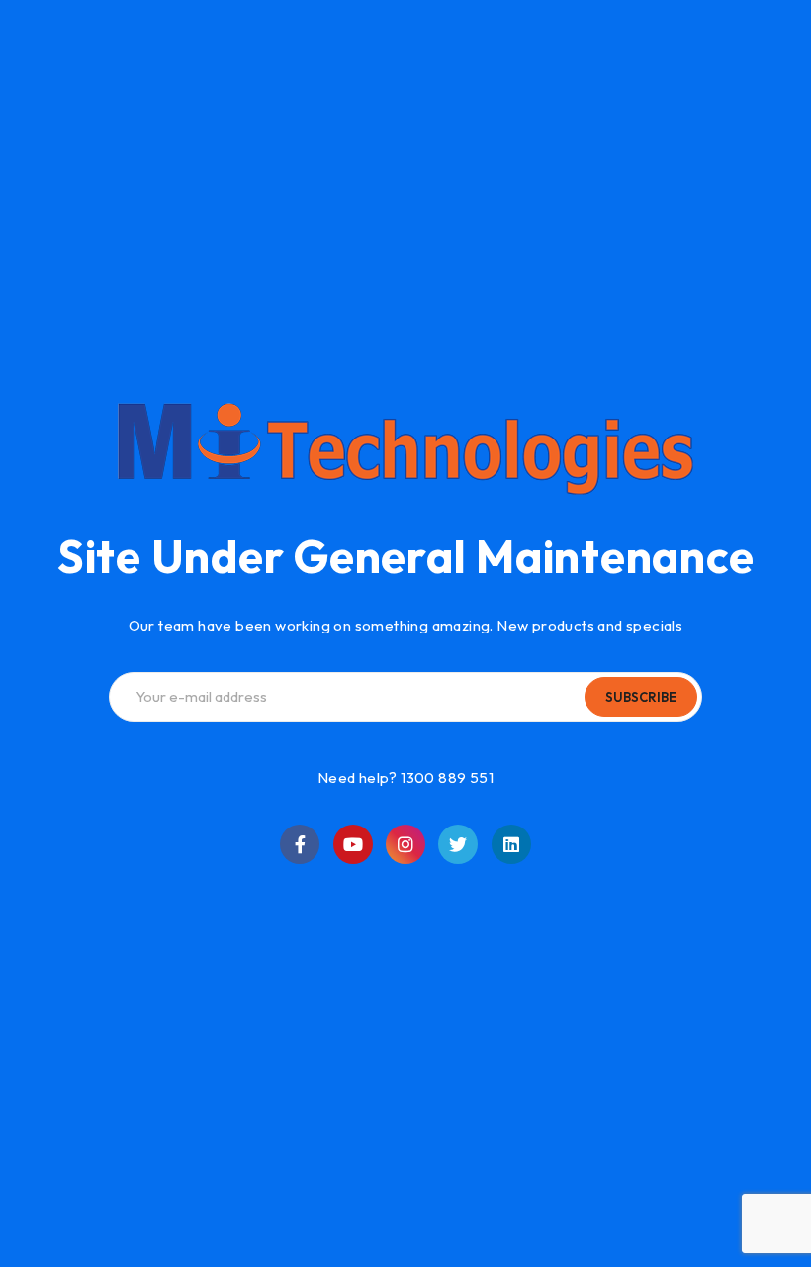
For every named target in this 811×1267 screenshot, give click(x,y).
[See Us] (405, 844)
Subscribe (640, 697)
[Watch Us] (353, 844)
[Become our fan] (299, 844)
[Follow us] (458, 844)
